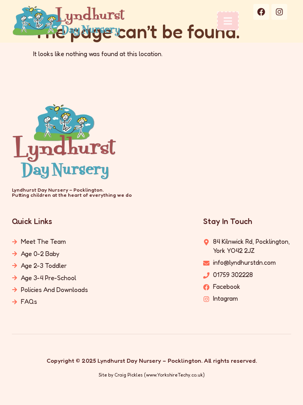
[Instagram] (279, 12)
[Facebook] (261, 12)
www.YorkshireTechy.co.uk (174, 375)
